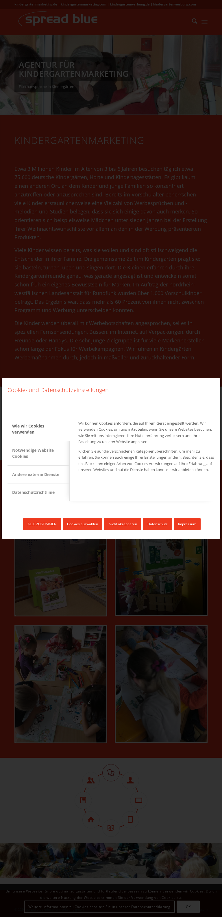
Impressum (187, 524)
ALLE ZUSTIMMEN (42, 524)
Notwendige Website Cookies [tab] (33, 453)
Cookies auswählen (82, 524)
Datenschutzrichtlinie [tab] (33, 492)
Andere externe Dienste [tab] (35, 474)
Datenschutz (157, 524)
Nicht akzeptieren (123, 524)
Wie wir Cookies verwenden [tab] (28, 429)
